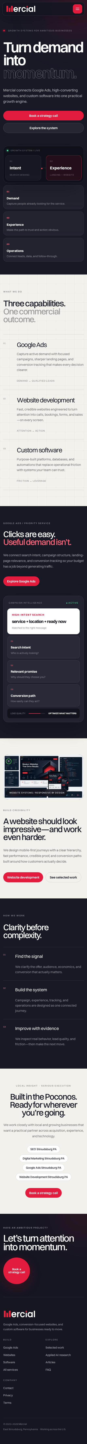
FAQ (48, 1369)
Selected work (55, 1347)
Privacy (8, 1395)
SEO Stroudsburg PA (43, 1149)
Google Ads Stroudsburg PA (43, 1167)
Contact (8, 1388)
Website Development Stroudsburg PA (43, 1177)
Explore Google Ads (21, 581)
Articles (50, 1362)
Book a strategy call (43, 116)
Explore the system (44, 128)
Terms (7, 1403)
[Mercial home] (39, 8)
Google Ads (10, 1347)
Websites (9, 1355)
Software (9, 1362)
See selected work (63, 877)
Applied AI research (58, 1355)
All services (10, 1369)
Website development (23, 877)
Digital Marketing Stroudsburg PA (44, 1158)
